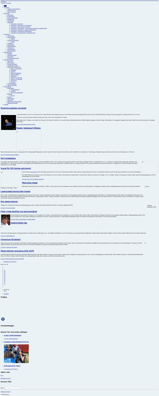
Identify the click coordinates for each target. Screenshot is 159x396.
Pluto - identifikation (16, 73)
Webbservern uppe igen (10, 261)
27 (4, 270)
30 (4, 274)
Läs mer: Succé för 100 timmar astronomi (33, 179)
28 (4, 271)
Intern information (12, 85)
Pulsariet (9, 97)
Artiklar (13, 39)
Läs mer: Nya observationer (8, 208)
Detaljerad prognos (6, 378)
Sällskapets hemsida (12, 103)
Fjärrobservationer (8, 59)
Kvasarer (13, 82)
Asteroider (13, 70)
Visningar (6, 7)
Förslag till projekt (12, 64)
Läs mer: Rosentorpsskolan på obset (25, 124)
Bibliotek (9, 94)
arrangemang (33, 172)
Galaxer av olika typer (16, 77)
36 (4, 283)
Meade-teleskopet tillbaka (28, 128)
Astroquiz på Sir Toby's (12, 366)
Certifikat (13, 91)
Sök (2, 388)
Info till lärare (10, 62)
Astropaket (10, 22)
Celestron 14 (10, 47)
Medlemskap (10, 88)
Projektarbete (10, 19)
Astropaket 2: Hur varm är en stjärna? (20, 27)
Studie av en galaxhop (16, 79)
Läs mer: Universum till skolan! (9, 247)
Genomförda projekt (12, 65)
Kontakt (6, 104)
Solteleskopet (10, 44)
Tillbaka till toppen (5, 391)
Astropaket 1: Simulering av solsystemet (21, 25)
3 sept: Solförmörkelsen (12, 335)
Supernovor (14, 80)
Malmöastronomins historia (14, 101)
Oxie (2, 375)
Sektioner (9, 53)
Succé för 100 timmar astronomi (16, 168)
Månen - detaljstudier (16, 68)
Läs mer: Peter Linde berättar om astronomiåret (23, 219)
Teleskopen (7, 34)
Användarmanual (11, 83)
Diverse (13, 95)
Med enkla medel (29, 183)
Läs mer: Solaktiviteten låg (8, 236)
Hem (5, 6)
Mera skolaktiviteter (12, 18)
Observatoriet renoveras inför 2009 (17, 251)
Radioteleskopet (11, 46)
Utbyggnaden (10, 98)
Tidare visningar (11, 12)
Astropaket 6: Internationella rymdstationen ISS (23, 33)
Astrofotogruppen (12, 55)
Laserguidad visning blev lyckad (15, 191)
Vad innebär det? (15, 89)
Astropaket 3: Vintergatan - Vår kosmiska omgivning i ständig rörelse (29, 28)
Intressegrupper (8, 52)
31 (4, 276)
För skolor (6, 13)
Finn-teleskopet (11, 37)
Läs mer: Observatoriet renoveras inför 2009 (12, 258)
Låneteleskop (10, 36)
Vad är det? (10, 61)
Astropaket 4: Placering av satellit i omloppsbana (23, 30)
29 (4, 273)
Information (10, 15)
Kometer (13, 71)
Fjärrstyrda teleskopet (12, 40)
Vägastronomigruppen (13, 58)
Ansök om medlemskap (17, 92)
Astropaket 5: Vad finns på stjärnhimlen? (21, 31)
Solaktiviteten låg (19, 223)
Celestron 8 (10, 43)
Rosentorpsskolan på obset (13, 108)
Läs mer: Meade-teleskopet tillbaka (10, 154)
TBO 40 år (10, 100)
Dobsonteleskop (11, 50)
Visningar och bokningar (13, 9)
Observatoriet (7, 86)
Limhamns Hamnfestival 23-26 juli (16, 342)
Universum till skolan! (11, 239)
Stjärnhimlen (10, 21)
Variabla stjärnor (15, 74)
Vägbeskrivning (11, 10)
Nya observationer (9, 201)
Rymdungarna (11, 16)
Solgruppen (10, 56)
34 (4, 280)
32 (4, 277)
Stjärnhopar (14, 76)
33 (4, 279)
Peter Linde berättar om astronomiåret (19, 211)
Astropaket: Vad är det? (17, 24)
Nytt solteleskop (8, 158)
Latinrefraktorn (11, 49)
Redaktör (6, 294)
